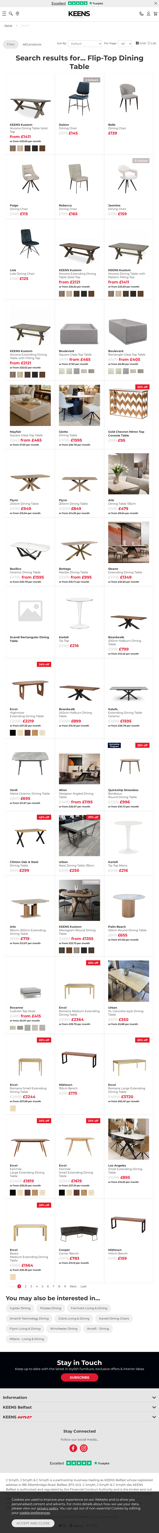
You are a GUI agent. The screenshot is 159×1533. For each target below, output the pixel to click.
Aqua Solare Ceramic (79, 442)
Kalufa (125, 712)
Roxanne (22, 1009)
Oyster (113, 1191)
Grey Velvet (41, 287)
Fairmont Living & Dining (89, 1308)
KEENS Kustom (29, 128)
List (153, 43)
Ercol (27, 712)
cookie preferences (35, 1513)
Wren (76, 793)
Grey (68, 212)
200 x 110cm (90, 804)
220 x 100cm (90, 579)
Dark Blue (68, 147)
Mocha (127, 1191)
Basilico (25, 570)
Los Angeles (125, 1169)
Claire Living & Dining (73, 1318)
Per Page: (111, 43)
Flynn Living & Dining (25, 1328)
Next (73, 1286)
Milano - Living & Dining (27, 1339)
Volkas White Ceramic (79, 436)
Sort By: (62, 43)
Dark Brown (90, 147)
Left (68, 1276)
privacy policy (47, 1508)
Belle (117, 126)
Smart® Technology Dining (29, 1318)
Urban (76, 863)
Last (83, 1286)
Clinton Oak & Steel (24, 863)
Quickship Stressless (123, 793)
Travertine (142, 1191)
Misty (90, 212)
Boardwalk (124, 641)
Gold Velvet (19, 287)
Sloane (125, 570)
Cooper (69, 1251)
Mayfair (26, 433)
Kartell (64, 639)
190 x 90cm (68, 579)
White (139, 212)
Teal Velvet (30, 293)
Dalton (68, 126)
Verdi (30, 791)
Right (90, 1276)
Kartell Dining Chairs (114, 1318)
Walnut (139, 804)
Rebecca (68, 207)
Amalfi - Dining (98, 1328)
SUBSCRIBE (79, 1377)
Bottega (73, 570)
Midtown (68, 1086)
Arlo (122, 501)
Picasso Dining (50, 1308)
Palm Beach (127, 928)
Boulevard (75, 352)
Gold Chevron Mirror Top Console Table (126, 433)
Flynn (24, 501)
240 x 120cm (67, 804)
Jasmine (117, 207)
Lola (22, 271)
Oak (117, 804)
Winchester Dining (63, 1328)
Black (117, 212)
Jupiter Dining (20, 1308)
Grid (142, 43)
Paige (19, 207)
